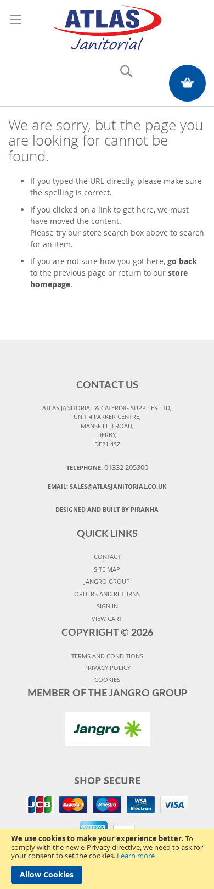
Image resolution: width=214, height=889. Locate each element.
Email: (107, 486)
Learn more (136, 855)
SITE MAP (107, 569)
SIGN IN (107, 606)
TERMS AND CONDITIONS (107, 656)
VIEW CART (107, 618)
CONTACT (107, 556)
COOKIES (107, 679)
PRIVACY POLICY (107, 667)
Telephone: (107, 467)
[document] (107, 859)
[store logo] (107, 26)
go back (182, 261)
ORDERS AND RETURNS (107, 594)
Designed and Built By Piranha (107, 509)
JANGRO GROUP (107, 581)
